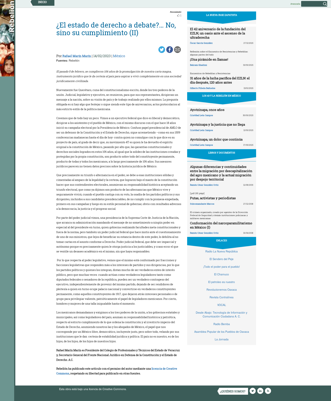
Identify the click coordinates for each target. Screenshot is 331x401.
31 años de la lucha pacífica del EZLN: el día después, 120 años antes (220, 80)
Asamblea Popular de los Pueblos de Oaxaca (221, 331)
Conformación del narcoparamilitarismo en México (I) (221, 225)
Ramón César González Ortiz (204, 184)
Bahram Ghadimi (198, 64)
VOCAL (221, 305)
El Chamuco (221, 274)
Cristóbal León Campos (201, 115)
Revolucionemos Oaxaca (221, 289)
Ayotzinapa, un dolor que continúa (216, 139)
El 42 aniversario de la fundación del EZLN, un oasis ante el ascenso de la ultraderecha (218, 33)
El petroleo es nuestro (221, 282)
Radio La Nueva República (221, 251)
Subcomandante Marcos (202, 203)
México (119, 56)
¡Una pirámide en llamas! (209, 59)
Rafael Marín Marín (76, 56)
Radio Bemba (221, 324)
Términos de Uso (137, 389)
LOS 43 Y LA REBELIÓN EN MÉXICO (221, 95)
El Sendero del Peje (222, 259)
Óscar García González (201, 42)
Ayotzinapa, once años (207, 109)
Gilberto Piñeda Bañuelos (202, 88)
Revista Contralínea (222, 297)
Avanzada (295, 3)
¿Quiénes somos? (232, 391)
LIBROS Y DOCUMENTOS (221, 152)
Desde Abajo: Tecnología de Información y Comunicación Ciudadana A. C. (221, 314)
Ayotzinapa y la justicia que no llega (217, 124)
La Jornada (222, 339)
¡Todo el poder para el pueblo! (221, 266)
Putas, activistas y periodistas (213, 198)
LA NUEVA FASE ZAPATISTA (221, 14)
